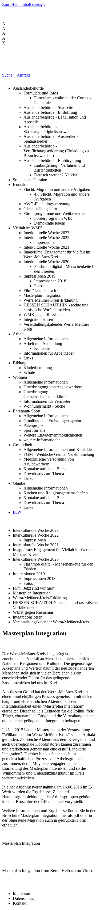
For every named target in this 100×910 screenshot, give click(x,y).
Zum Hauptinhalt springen (24, 4)
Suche (9, 75)
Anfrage (25, 75)
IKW (17, 512)
